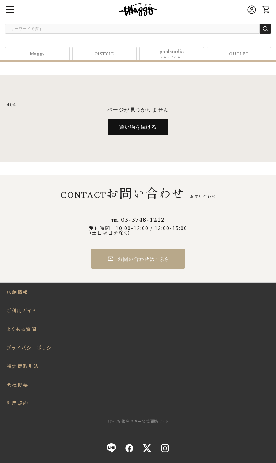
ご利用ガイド (22, 310)
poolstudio (171, 53)
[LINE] (111, 448)
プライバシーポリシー (32, 347)
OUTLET (238, 53)
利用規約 (17, 403)
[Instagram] (165, 448)
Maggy (37, 53)
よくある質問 (22, 329)
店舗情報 (17, 292)
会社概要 (17, 384)
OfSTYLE (104, 53)
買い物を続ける (138, 127)
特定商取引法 (23, 366)
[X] (147, 448)
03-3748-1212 (143, 219)
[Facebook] (129, 448)
